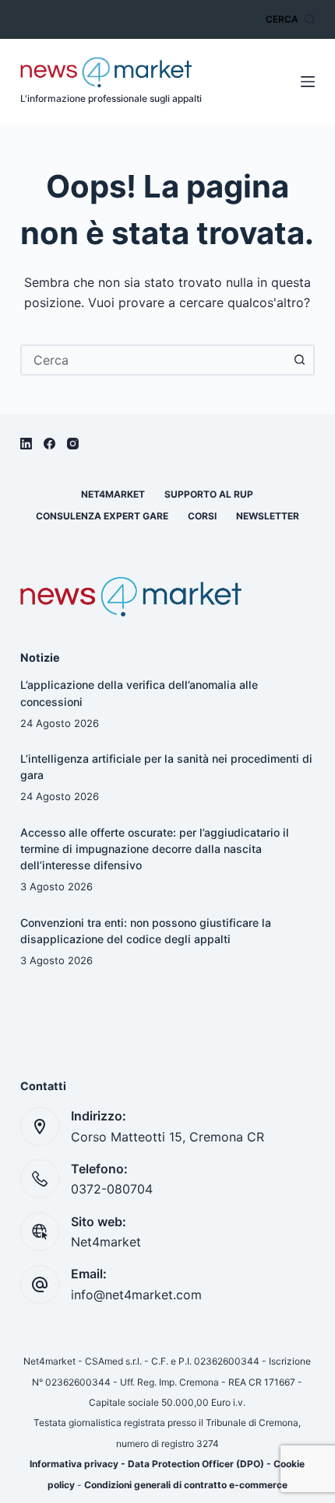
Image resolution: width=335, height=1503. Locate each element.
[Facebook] (49, 443)
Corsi (202, 516)
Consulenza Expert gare (102, 516)
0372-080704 (112, 1189)
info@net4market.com (136, 1294)
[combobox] (153, 360)
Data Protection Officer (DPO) (196, 1464)
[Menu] (308, 82)
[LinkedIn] (26, 443)
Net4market (113, 494)
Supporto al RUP (208, 494)
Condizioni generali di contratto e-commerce (185, 1485)
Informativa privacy (74, 1464)
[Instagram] (73, 443)
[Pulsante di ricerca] (299, 360)
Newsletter (267, 516)
